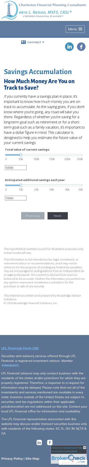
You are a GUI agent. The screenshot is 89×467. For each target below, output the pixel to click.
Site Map (32, 459)
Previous (32, 216)
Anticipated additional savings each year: (35, 180)
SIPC (15, 365)
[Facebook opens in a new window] (81, 49)
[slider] (44, 155)
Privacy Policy (12, 459)
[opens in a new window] (39, 445)
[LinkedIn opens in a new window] (69, 49)
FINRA (6, 365)
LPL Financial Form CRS (20, 348)
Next (58, 216)
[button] (75, 29)
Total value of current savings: (27, 149)
